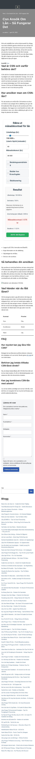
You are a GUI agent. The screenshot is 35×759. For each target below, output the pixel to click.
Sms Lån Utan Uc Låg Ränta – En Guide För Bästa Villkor (16, 707)
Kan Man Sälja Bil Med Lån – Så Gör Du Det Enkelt (14, 695)
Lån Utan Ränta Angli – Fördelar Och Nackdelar (13, 606)
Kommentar (7, 436)
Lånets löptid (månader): (16, 141)
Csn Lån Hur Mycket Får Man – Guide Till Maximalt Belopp (16, 634)
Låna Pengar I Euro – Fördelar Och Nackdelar (13, 621)
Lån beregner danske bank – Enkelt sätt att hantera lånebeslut (17, 745)
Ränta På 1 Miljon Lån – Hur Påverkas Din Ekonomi (14, 750)
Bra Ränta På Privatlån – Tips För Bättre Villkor (13, 568)
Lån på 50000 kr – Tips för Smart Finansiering (13, 519)
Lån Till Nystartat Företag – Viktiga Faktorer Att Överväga (16, 748)
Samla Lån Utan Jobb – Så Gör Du (10, 735)
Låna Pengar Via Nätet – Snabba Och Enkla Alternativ (15, 656)
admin (6, 32)
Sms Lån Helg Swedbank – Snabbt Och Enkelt (13, 662)
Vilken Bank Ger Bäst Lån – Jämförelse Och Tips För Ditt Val (17, 649)
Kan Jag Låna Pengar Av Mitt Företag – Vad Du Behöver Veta (17, 611)
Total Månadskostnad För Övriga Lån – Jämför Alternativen (16, 506)
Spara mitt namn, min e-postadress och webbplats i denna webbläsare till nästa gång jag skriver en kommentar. (17, 463)
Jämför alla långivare (17, 235)
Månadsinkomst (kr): (14, 150)
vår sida (29, 355)
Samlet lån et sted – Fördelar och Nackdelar (12, 690)
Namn (5, 414)
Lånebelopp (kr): (12, 132)
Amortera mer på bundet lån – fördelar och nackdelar (15, 719)
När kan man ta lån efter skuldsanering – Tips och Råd (15, 687)
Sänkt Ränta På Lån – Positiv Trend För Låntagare (14, 732)
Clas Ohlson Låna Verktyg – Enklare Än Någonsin (14, 534)
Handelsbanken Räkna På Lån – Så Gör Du (12, 729)
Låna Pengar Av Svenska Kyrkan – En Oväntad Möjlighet (16, 514)
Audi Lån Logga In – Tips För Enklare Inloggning (13, 629)
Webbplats (6, 429)
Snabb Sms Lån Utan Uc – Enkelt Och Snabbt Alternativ (16, 563)
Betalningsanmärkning (18, 163)
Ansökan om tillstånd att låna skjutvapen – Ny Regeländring (16, 565)
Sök (2, 488)
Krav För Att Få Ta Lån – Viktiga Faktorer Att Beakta (15, 619)
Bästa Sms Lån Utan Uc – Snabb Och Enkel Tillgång (15, 504)
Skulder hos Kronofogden (15, 172)
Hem (4, 13)
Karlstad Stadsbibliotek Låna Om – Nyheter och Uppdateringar (17, 540)
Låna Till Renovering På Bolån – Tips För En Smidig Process (17, 632)
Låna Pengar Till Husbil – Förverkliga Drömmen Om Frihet (16, 681)
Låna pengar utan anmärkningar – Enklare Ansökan (14, 738)
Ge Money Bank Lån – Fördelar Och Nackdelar (13, 592)
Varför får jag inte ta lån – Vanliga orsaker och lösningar (15, 674)
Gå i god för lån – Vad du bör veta (10, 722)
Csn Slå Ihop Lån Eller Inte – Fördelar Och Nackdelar (15, 659)
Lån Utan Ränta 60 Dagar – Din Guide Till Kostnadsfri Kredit (16, 603)
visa (8, 63)
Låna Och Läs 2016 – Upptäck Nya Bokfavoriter (13, 609)
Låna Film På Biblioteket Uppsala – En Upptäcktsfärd (15, 542)
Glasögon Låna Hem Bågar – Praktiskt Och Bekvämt (15, 595)
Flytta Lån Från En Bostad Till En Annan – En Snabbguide (16, 550)
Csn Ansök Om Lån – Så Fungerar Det (11, 684)
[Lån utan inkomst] (17, 2)
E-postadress (7, 422)
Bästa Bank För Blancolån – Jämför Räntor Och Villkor (15, 575)
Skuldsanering (15, 181)
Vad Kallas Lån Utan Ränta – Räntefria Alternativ (14, 527)
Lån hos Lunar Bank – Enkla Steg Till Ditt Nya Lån (14, 537)
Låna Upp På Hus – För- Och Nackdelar (11, 555)
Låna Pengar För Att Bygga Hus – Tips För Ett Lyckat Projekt (17, 552)
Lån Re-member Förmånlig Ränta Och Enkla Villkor (14, 692)
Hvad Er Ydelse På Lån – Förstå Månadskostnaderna (15, 642)
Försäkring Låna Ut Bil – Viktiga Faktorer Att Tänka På (15, 598)
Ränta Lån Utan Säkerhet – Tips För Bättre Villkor (14, 516)
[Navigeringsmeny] (17, 7)
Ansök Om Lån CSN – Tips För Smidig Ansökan (13, 600)
